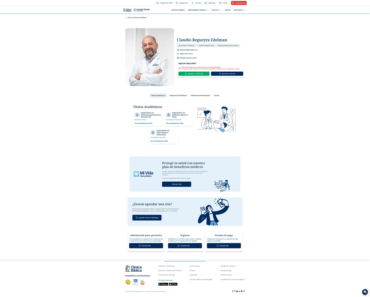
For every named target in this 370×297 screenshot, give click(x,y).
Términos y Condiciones (166, 266)
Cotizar (225, 3)
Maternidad (193, 275)
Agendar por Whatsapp (195, 73)
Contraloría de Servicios (166, 275)
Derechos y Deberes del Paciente (170, 270)
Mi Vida (227, 10)
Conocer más (177, 184)
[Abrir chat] (365, 292)
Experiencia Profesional (178, 95)
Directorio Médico (178, 10)
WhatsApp (211, 3)
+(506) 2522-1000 (166, 3)
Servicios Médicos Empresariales (201, 279)
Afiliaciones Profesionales (200, 95)
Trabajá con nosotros (227, 266)
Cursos (216, 95)
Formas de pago (226, 270)
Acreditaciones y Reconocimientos (232, 279)
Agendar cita (183, 3)
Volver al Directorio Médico (137, 17)
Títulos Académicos (158, 95)
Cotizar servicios (226, 275)
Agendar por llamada (228, 73)
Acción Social (194, 266)
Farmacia (198, 3)
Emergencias (241, 3)
